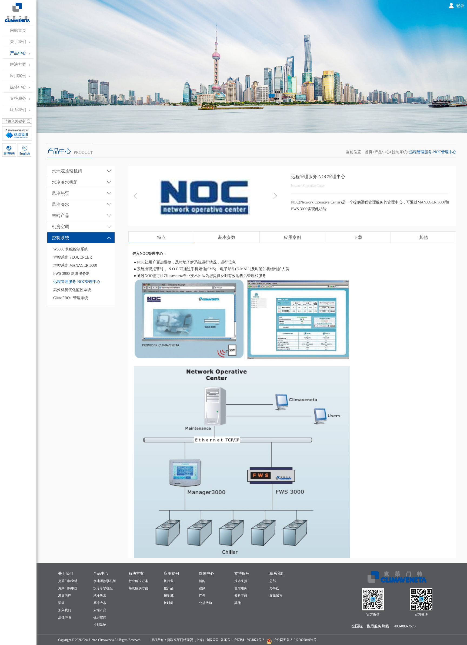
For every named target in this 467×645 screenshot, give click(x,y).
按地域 (169, 595)
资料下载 (240, 595)
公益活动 (205, 603)
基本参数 (226, 237)
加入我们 (64, 610)
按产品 (169, 588)
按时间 (169, 603)
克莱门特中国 (68, 588)
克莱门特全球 (68, 581)
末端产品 (99, 610)
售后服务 (240, 588)
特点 (161, 237)
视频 (202, 588)
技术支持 (240, 581)
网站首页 (18, 30)
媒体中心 (18, 87)
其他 (423, 237)
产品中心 (18, 53)
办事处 (274, 588)
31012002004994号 (303, 640)
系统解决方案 (138, 588)
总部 (272, 581)
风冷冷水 (99, 603)
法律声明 (64, 617)
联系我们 (18, 110)
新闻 (202, 581)
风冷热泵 (99, 595)
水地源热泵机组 (104, 581)
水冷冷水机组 (103, 588)
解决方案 (18, 64)
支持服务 (18, 98)
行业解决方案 (138, 581)
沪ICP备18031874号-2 (249, 640)
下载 (358, 237)
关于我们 (18, 41)
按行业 (169, 581)
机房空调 (99, 617)
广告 (202, 595)
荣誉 (61, 603)
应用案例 (18, 75)
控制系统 (399, 152)
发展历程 (64, 595)
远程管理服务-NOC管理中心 (432, 152)
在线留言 (275, 595)
